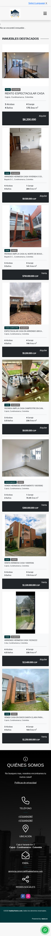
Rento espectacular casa (24, 93)
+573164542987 (25, 816)
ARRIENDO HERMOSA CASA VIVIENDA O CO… (23, 176)
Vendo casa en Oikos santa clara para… (24, 717)
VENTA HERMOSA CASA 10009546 (19, 563)
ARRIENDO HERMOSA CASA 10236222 (20, 640)
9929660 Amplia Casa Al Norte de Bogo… (23, 254)
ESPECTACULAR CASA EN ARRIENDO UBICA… (23, 331)
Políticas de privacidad (25, 783)
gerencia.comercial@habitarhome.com (25, 871)
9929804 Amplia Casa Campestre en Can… (24, 408)
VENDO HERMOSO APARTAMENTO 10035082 (23, 486)
